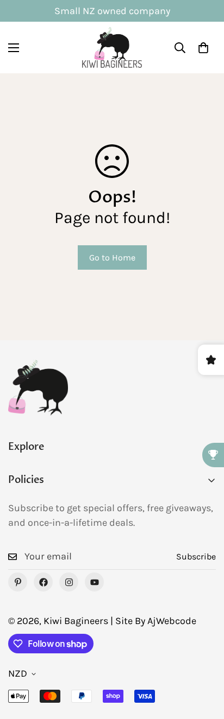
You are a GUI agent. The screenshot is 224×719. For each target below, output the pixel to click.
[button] (203, 47)
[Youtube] (94, 581)
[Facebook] (43, 581)
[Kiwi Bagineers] (112, 47)
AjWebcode (171, 621)
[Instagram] (68, 581)
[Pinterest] (17, 581)
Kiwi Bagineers (75, 621)
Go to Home (112, 257)
